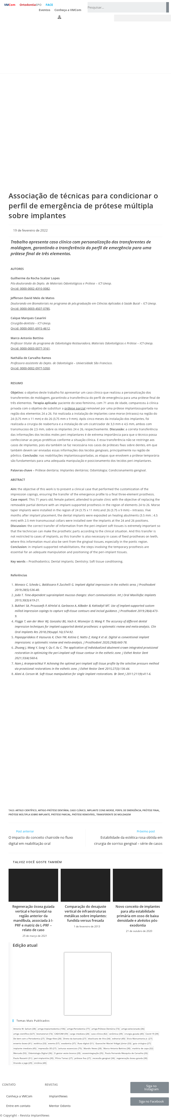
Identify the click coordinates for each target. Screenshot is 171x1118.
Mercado (19, 1053)
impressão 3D (47, 1048)
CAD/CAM (61, 1033)
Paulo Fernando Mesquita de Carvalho (126, 1053)
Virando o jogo (22, 1062)
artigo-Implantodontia (51, 1028)
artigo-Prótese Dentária (53, 810)
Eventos (44, 10)
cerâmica (116, 1033)
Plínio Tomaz (64, 1058)
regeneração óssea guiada (132, 1058)
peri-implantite (43, 1058)
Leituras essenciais (70, 1048)
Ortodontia (30, 5)
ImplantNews (58, 1096)
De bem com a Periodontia (28, 1038)
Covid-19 (152, 1033)
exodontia (68, 1043)
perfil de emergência (128, 810)
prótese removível (83, 814)
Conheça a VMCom (67, 10)
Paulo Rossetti (22, 1058)
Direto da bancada (74, 1038)
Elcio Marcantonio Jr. (139, 1038)
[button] (142, 18)
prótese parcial (61, 814)
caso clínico (78, 810)
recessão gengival (104, 1058)
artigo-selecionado (132, 1028)
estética (40, 1043)
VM (9, 5)
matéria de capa (142, 1048)
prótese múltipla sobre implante (29, 814)
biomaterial (44, 1033)
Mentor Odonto (59, 1106)
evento (53, 1043)
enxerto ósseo (22, 1043)
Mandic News (93, 1048)
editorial (118, 1038)
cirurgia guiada (134, 1033)
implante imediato (24, 1048)
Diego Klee (53, 1038)
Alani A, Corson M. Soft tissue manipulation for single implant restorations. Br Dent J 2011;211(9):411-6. (83, 674)
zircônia (40, 1062)
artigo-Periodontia (78, 1028)
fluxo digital (86, 1043)
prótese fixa (82, 1058)
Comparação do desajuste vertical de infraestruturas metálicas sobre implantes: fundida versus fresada (85, 913)
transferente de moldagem (113, 814)
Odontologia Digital (40, 1053)
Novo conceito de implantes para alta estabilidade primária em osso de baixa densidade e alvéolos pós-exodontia (138, 916)
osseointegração (92, 1053)
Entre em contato (18, 1106)
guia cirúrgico (142, 1043)
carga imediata (79, 1033)
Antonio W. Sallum (24, 1028)
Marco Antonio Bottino (116, 1048)
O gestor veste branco (67, 1053)
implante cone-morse (100, 810)
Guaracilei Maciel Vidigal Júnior (113, 1043)
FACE (49, 5)
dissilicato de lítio (99, 1038)
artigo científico (26, 810)
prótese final (150, 810)
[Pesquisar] (167, 7)
